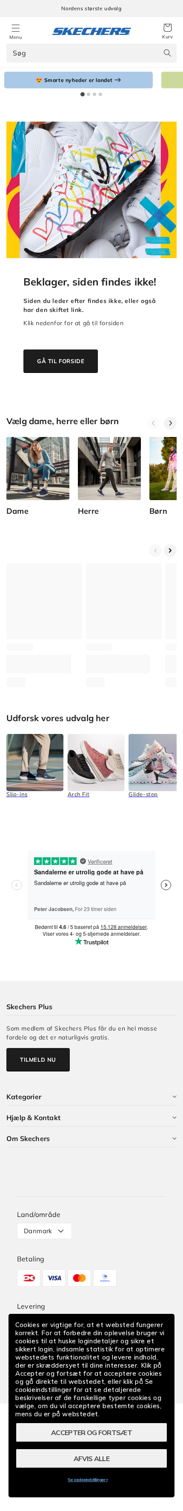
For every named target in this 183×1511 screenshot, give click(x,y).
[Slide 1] (82, 94)
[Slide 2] (88, 94)
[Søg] (167, 53)
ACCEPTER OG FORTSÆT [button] (91, 1432)
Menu (15, 37)
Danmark (38, 1231)
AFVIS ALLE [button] (91, 1458)
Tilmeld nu (38, 1059)
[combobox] (91, 53)
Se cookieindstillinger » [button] (87, 1479)
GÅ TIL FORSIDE (60, 361)
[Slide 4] (100, 94)
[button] (167, 31)
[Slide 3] (94, 94)
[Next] (170, 423)
